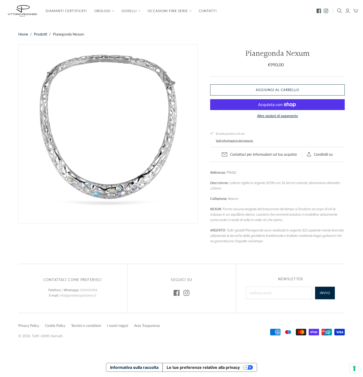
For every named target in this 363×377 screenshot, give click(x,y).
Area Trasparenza (147, 325)
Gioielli (129, 11)
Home (23, 34)
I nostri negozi (117, 325)
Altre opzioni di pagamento (277, 116)
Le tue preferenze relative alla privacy (203, 367)
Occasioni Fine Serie (168, 11)
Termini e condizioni (86, 325)
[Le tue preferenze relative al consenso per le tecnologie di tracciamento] (354, 368)
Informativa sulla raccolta (134, 367)
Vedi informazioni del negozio (234, 141)
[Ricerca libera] (339, 10)
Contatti (208, 11)
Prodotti (40, 34)
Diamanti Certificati (66, 11)
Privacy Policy (28, 325)
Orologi (102, 11)
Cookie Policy (55, 325)
